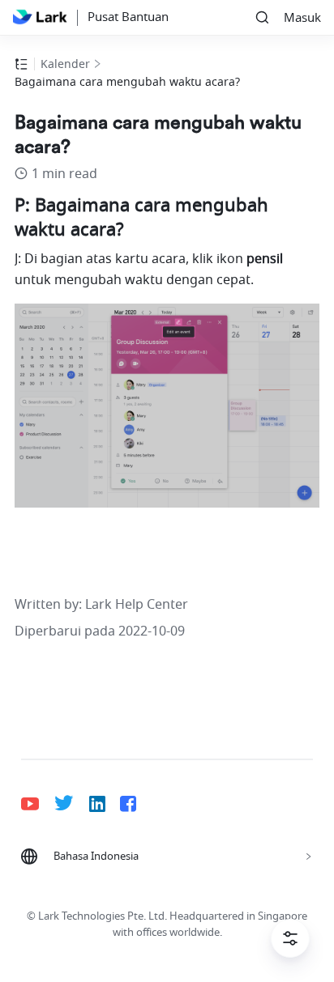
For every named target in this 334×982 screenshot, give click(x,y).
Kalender (65, 64)
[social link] (37, 804)
